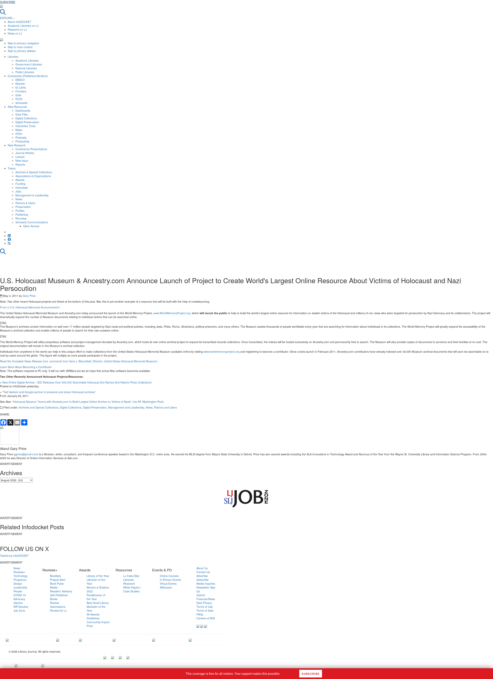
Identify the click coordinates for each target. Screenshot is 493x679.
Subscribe (202, 580)
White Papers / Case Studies (132, 589)
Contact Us (203, 572)
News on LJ (15, 33)
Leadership (20, 587)
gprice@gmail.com (26, 454)
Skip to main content (20, 47)
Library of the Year (98, 576)
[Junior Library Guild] (114, 639)
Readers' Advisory (61, 591)
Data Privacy (204, 603)
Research (129, 583)
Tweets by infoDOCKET (14, 556)
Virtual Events (168, 583)
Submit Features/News (205, 597)
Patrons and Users (165, 407)
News (149, 407)
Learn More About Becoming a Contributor (26, 367)
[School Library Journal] (190, 639)
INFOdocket (20, 607)
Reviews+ (19, 572)
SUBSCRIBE (7, 2)
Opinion (18, 603)
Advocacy (19, 599)
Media (54, 587)
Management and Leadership (126, 407)
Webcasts (166, 587)
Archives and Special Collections (38, 407)
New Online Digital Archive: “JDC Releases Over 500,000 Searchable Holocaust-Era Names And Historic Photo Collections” (77, 382)
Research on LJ (17, 29)
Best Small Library (98, 603)
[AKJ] (57, 639)
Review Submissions (57, 605)
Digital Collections (70, 407)
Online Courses (169, 576)
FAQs (199, 614)
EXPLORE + (7, 18)
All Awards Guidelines (93, 616)
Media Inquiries (205, 583)
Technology (20, 576)
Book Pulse (57, 583)
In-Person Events (170, 580)
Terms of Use (204, 607)
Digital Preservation (95, 407)
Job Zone (19, 610)
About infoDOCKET (19, 22)
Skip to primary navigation (23, 43)
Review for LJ (58, 610)
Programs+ (20, 580)
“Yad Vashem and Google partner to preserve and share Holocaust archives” (49, 392)
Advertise (202, 576)
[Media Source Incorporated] (7, 639)
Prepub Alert (57, 580)
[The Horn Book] (80, 639)
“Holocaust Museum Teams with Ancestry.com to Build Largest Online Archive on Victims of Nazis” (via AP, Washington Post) (88, 402)
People (17, 591)
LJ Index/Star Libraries (131, 578)
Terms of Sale (204, 610)
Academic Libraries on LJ (23, 26)
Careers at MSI (205, 618)
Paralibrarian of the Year (96, 597)
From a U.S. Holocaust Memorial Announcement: (30, 307)
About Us (202, 568)
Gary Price (29, 296)
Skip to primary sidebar (22, 51)
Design (17, 583)
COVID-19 (19, 595)
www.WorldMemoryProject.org (171, 313)
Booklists (55, 576)
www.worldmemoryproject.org (222, 351)
